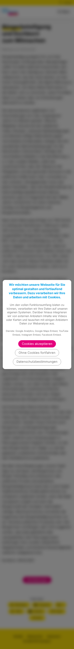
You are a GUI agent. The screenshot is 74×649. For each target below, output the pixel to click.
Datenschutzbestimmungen (37, 361)
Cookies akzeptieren (37, 344)
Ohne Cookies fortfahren (37, 352)
